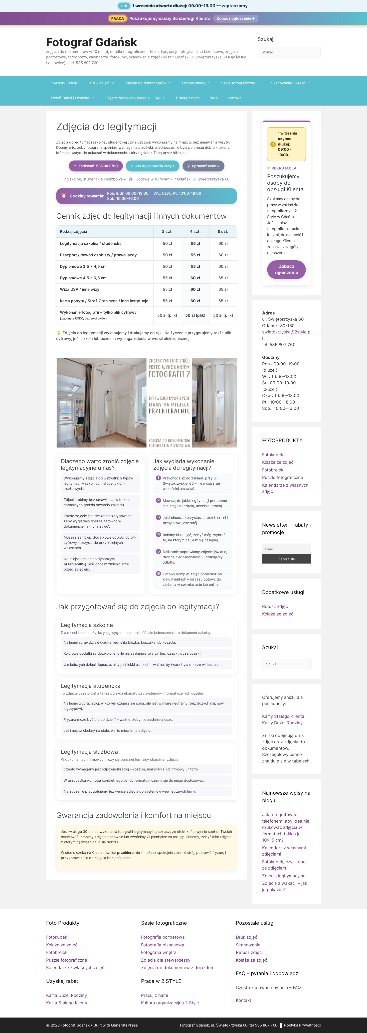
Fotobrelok (272, 469)
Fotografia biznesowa (162, 944)
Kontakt (234, 98)
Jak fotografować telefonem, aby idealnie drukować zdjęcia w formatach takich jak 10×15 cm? (285, 827)
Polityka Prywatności (302, 1025)
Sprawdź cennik (203, 166)
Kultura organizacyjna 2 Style (170, 1002)
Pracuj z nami (188, 98)
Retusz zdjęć (275, 606)
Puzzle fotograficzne (282, 477)
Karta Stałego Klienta (67, 1002)
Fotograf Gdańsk (91, 42)
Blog (214, 98)
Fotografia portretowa (163, 937)
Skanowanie (248, 944)
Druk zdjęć (99, 83)
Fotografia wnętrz (158, 952)
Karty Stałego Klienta (283, 716)
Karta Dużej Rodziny (66, 995)
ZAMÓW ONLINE (65, 83)
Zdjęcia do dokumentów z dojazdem (177, 967)
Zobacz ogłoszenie (286, 269)
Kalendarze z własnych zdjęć (75, 967)
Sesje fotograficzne (238, 83)
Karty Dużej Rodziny (282, 722)
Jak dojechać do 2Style (153, 166)
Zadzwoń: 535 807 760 (96, 166)
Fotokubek (272, 454)
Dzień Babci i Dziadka (70, 98)
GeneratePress (124, 1025)
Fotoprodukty (193, 83)
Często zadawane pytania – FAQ (133, 98)
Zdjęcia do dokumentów (145, 83)
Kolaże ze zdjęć (277, 462)
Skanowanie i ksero (288, 83)
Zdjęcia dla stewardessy (165, 960)
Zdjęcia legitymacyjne (284, 875)
